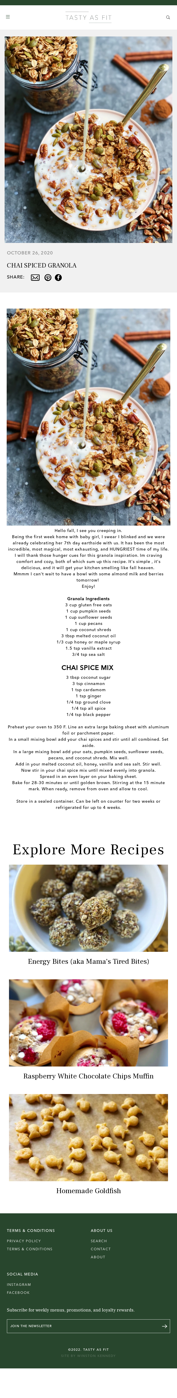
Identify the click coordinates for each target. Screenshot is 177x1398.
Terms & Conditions (30, 1249)
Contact (101, 1249)
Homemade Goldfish (88, 1190)
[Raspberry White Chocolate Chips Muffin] (88, 1023)
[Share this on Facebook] (58, 277)
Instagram (19, 1285)
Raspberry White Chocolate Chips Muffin (88, 1076)
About (98, 1257)
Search (99, 1241)
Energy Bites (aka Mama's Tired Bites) (88, 961)
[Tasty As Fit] (88, 17)
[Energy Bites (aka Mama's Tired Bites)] (88, 908)
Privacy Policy (24, 1241)
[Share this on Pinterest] (47, 277)
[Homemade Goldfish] (88, 1137)
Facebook (18, 1293)
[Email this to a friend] (35, 277)
